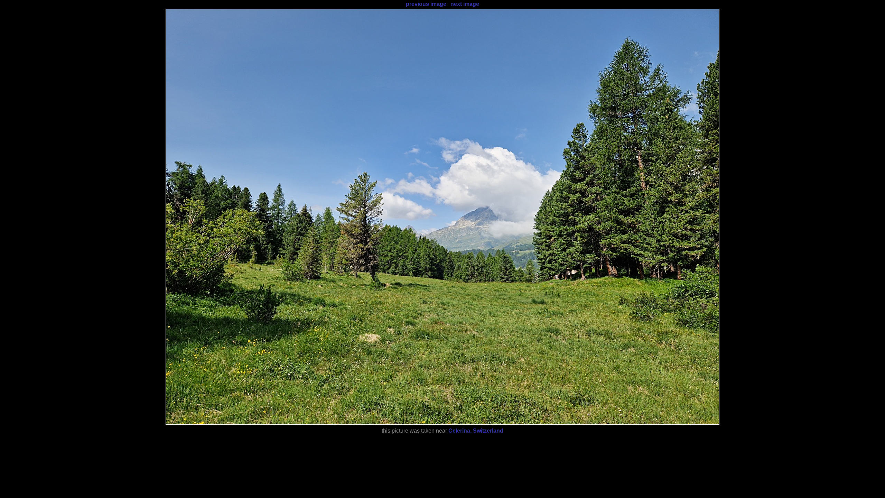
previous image (426, 4)
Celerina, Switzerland (475, 431)
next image (464, 4)
